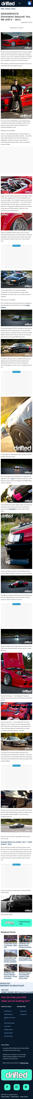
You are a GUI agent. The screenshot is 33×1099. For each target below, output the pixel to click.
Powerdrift (12, 509)
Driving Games (8, 1036)
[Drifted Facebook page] (7, 1087)
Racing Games (8, 1033)
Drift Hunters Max (9, 1023)
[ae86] (16, 541)
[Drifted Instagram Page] (16, 1087)
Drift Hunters (8, 1011)
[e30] (16, 903)
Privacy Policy (5, 1096)
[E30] (16, 94)
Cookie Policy (15, 1096)
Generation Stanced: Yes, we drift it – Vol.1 (13, 842)
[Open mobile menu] (19, 3)
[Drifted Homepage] (16, 1074)
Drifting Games (8, 1029)
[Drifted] (16, 279)
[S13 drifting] (16, 825)
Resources (23, 1011)
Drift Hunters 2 (8, 1014)
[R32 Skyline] (16, 424)
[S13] (16, 673)
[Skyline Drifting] (16, 466)
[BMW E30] (16, 41)
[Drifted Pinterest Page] (26, 1087)
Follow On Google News (24, 922)
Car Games (7, 1026)
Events (13, 8)
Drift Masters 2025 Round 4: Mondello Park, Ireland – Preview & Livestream (10, 975)
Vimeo (9, 844)
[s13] (16, 741)
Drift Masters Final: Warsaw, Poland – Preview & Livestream (25, 945)
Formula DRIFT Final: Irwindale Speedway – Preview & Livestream (10, 959)
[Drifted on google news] (9, 923)
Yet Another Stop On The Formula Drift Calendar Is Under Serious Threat (25, 975)
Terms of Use (24, 1096)
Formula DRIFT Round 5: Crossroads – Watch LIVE (10, 945)
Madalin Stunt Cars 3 (9, 1018)
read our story (24, 1063)
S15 (12, 478)
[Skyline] (16, 348)
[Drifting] (16, 318)
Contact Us (23, 1014)
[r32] (16, 494)
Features (7, 8)
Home (2, 8)
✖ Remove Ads (16, 245)
